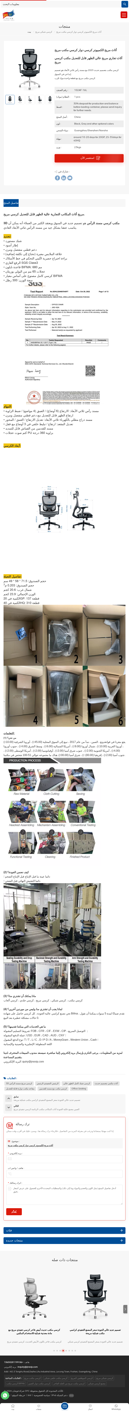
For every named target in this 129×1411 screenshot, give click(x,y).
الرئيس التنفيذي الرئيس (48, 1083)
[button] (125, 1309)
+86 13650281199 (13, 1362)
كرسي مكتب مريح (32, 1378)
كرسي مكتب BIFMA (15, 1383)
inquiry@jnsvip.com (28, 1367)
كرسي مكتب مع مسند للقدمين (53, 1088)
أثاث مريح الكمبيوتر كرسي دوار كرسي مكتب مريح (30, 1145)
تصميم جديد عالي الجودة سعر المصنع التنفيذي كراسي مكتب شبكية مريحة (34, 1331)
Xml (29, 1395)
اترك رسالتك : (15, 1183)
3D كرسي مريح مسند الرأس (19, 1083)
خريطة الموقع (18, 1395)
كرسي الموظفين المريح (82, 1378)
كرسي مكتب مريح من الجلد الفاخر (69, 1383)
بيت (29, 32)
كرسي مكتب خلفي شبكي (55, 1378)
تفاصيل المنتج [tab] (11, 203)
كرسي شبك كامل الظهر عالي (76, 1083)
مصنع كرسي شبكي (96, 1383)
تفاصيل (32, 1342)
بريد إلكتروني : (15, 1153)
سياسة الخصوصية (42, 1395)
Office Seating (79, 1088)
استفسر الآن (87, 158)
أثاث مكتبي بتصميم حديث (106, 1083)
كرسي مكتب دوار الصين (39, 1383)
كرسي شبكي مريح (43, 32)
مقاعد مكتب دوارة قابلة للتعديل (20, 1088)
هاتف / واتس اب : (16, 1168)
